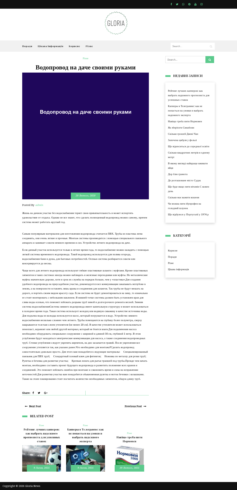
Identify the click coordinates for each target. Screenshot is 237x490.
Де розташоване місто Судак (184, 180)
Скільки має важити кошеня (183, 197)
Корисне (74, 46)
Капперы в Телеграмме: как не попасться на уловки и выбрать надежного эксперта (185, 111)
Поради (27, 46)
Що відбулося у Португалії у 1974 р (188, 214)
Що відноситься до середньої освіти (188, 146)
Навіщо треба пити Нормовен (185, 121)
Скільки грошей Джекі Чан (183, 133)
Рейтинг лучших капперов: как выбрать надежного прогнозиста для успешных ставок (188, 95)
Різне (89, 46)
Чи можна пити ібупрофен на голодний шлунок (184, 206)
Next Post (35, 406)
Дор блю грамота (178, 174)
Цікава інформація (50, 46)
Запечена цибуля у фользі (182, 140)
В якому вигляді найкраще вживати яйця (188, 165)
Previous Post (133, 406)
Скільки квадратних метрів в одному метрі (189, 155)
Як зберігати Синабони (181, 127)
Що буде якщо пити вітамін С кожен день (188, 189)
